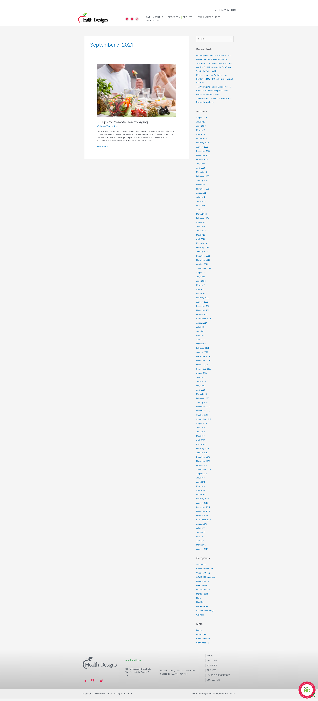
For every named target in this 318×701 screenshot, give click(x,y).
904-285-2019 (227, 10)
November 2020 (203, 360)
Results (211, 670)
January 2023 (202, 251)
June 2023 (201, 230)
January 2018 (202, 503)
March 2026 (201, 138)
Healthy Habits (202, 581)
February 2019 (202, 448)
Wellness (101, 126)
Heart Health (201, 585)
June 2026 (201, 126)
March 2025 (201, 172)
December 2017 (203, 507)
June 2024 (201, 201)
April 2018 (200, 490)
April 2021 (200, 339)
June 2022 (201, 281)
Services (212, 665)
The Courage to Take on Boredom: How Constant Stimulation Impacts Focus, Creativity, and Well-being (213, 90)
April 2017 (200, 541)
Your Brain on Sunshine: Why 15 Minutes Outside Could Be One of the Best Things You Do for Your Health (214, 67)
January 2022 (202, 302)
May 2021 (200, 335)
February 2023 (202, 247)
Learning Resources (218, 675)
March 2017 (201, 545)
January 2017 (202, 549)
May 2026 (200, 130)
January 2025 (202, 180)
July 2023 (200, 226)
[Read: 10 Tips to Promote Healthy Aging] (136, 90)
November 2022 (203, 260)
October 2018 (202, 465)
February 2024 (202, 218)
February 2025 (202, 176)
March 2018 (201, 494)
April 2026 (200, 134)
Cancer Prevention (204, 568)
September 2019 (203, 419)
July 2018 (200, 478)
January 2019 (202, 453)
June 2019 (200, 432)
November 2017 (203, 511)
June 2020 (201, 381)
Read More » (102, 146)
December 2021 (203, 306)
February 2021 (202, 348)
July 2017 (200, 528)
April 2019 (200, 440)
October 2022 (202, 264)
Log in (199, 630)
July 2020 (200, 377)
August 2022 (201, 272)
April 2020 (200, 390)
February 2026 (202, 142)
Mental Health (202, 594)
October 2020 (202, 365)
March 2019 (201, 444)
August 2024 (202, 193)
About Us (212, 661)
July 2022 (200, 277)
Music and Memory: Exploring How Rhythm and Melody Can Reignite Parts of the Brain (214, 79)
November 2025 (203, 155)
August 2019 (201, 423)
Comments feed (203, 638)
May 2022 (200, 285)
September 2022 (203, 268)
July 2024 (200, 197)
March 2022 (201, 293)
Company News (203, 573)
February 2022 (202, 298)
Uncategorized (202, 606)
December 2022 (203, 256)
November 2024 (203, 189)
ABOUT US (158, 17)
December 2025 (203, 151)
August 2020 (201, 373)
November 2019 (203, 411)
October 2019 (202, 415)
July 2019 (200, 427)
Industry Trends (203, 589)
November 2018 (203, 461)
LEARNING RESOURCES (208, 17)
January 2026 (202, 147)
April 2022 (200, 289)
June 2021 (200, 331)
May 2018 (200, 486)
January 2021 (202, 352)
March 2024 (201, 214)
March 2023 (201, 243)
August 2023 (202, 222)
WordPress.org (202, 643)
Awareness (201, 564)
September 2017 (203, 520)
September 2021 (203, 318)
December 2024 (203, 184)
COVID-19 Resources (205, 577)
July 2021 (200, 327)
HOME (148, 17)
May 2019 (200, 436)
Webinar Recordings (205, 610)
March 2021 (201, 344)
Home (210, 656)
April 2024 (200, 210)
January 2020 (202, 402)
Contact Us (213, 680)
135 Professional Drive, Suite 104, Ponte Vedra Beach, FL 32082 (138, 672)
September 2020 (203, 369)
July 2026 (200, 122)
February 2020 (202, 398)
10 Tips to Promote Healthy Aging (122, 122)
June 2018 (200, 482)
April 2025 (200, 168)
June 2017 (200, 532)
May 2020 (200, 386)
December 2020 (203, 356)
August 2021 (201, 323)
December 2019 (203, 406)
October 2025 (202, 159)
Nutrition (200, 602)
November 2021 (203, 310)
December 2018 (203, 457)
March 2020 (201, 394)
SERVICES (173, 17)
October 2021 (202, 314)
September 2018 (203, 469)
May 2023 (200, 235)
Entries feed (201, 634)
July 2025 (200, 163)
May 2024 (200, 205)
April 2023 (200, 239)
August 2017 (201, 524)
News (198, 598)
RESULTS (187, 17)
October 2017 (202, 515)
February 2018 (202, 499)
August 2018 (201, 474)
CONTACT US (151, 20)
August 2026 (201, 117)
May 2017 (200, 536)
